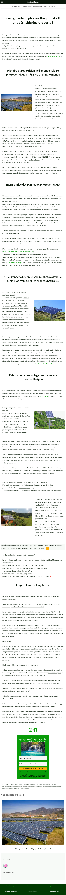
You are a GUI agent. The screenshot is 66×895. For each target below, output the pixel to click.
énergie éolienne (54, 56)
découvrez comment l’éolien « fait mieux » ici (18, 252)
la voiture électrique (15, 263)
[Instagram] (31, 730)
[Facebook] (35, 730)
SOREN (43, 513)
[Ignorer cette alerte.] (47, 548)
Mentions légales (11, 886)
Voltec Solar (44, 396)
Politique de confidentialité (33, 886)
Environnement (28, 6)
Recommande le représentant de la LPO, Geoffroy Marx (40, 364)
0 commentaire (40, 6)
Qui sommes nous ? (55, 886)
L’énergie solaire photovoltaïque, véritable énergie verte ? (33, 849)
